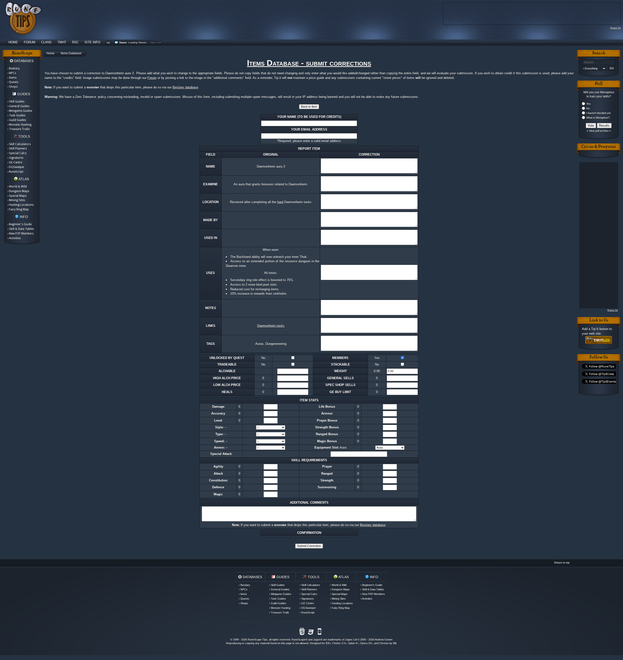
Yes (588, 103)
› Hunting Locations (21, 205)
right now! (155, 42)
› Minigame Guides (20, 111)
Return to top (561, 562)
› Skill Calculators (19, 144)
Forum (29, 42)
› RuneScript (15, 171)
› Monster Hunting (19, 124)
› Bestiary (14, 68)
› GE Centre (15, 162)
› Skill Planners (17, 148)
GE (108, 42)
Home (13, 42)
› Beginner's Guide (20, 224)
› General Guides (18, 106)
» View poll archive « (599, 130)
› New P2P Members (21, 233)
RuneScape (298, 639)
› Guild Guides (17, 120)
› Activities (14, 238)
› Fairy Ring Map (18, 209)
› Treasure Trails (19, 129)
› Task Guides (16, 115)
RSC (75, 42)
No (588, 108)
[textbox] (598, 62)
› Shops (13, 86)
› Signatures (15, 158)
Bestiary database (185, 87)
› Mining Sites (16, 200)
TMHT (61, 42)
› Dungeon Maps (18, 191)
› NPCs (12, 73)
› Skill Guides (16, 101)
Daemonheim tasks (270, 326)
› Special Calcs (17, 153)
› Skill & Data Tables (21, 229)
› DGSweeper (16, 167)
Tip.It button (599, 329)
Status (123, 42)
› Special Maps (17, 196)
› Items (12, 77)
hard (280, 202)
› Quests (13, 82)
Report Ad (615, 28)
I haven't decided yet (598, 113)
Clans (46, 42)
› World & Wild (17, 186)
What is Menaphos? (598, 117)
